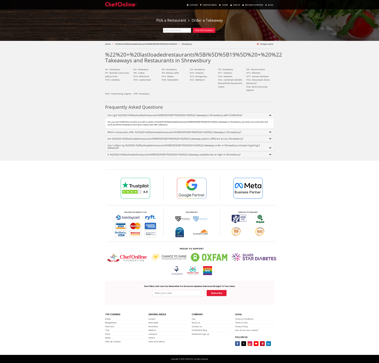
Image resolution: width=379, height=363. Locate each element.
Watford (152, 330)
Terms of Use (241, 322)
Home (225, 5)
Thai (107, 330)
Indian (108, 319)
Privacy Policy (241, 326)
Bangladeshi (111, 322)
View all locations (156, 341)
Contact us (197, 326)
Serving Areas (210, 5)
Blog (270, 5)
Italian (108, 338)
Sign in (236, 5)
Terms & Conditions (244, 319)
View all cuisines (113, 341)
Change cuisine (266, 44)
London (151, 319)
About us (196, 322)
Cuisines (194, 5)
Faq (193, 319)
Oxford (151, 338)
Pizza (107, 334)
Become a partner (254, 5)
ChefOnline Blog (199, 330)
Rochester (153, 326)
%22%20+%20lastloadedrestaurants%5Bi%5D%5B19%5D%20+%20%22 (146, 44)
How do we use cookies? (246, 330)
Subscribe (216, 293)
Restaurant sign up (200, 334)
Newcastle (153, 322)
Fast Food (109, 326)
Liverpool (152, 334)
